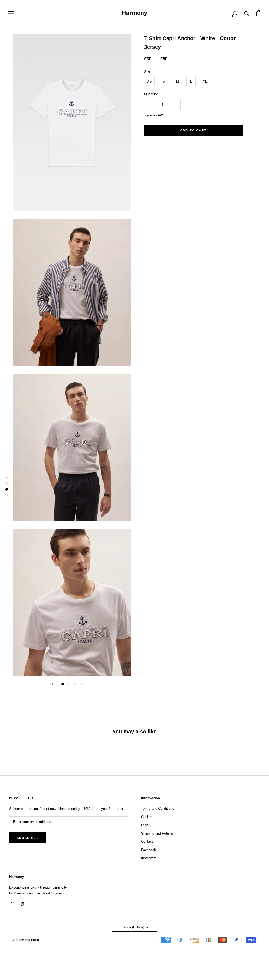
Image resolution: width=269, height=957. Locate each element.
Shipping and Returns (157, 833)
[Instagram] (22, 904)
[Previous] (52, 684)
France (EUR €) (133, 927)
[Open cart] (258, 13)
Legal (145, 825)
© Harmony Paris (26, 940)
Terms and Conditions (157, 808)
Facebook (148, 850)
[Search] (247, 13)
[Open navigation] (11, 13)
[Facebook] (11, 904)
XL (205, 81)
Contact (147, 841)
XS (149, 81)
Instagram (148, 858)
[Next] (92, 684)
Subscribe (28, 838)
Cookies (147, 817)
